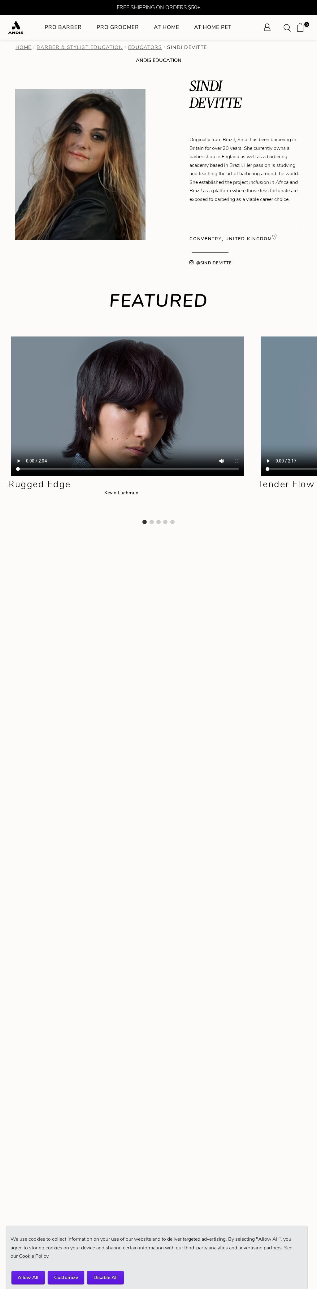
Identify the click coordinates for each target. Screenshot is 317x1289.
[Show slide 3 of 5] (158, 522)
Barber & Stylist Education (80, 47)
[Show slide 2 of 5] (152, 522)
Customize (66, 1277)
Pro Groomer (118, 27)
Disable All (105, 1277)
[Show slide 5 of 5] (172, 522)
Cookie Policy (33, 1256)
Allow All (28, 1277)
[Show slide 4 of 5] (165, 522)
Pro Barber (63, 27)
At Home (166, 27)
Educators (145, 47)
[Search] (289, 27)
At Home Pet (213, 27)
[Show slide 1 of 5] (144, 522)
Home (23, 47)
